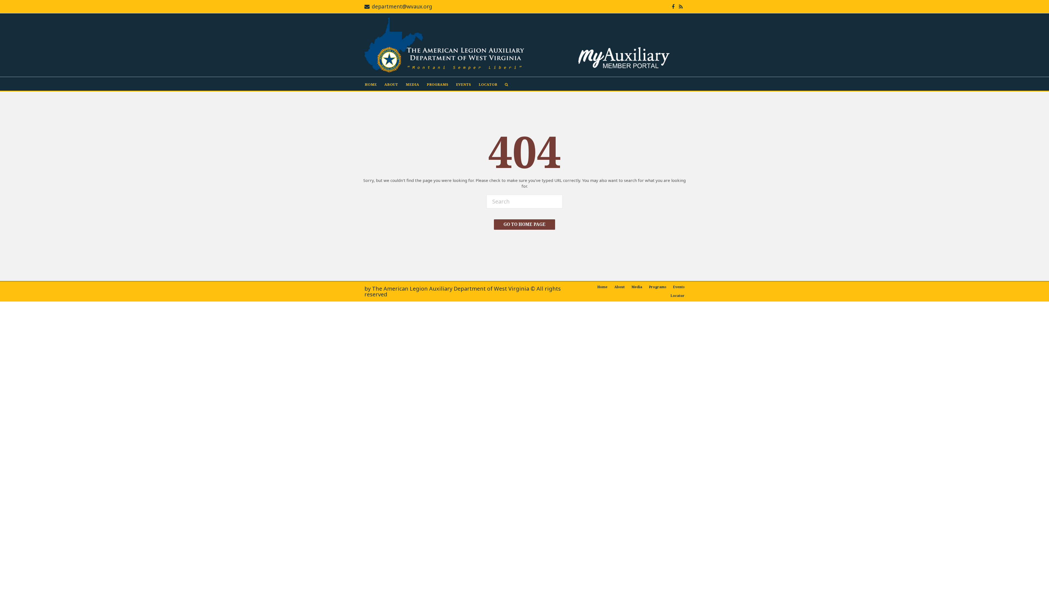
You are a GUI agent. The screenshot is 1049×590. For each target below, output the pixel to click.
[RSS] (680, 6)
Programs (437, 84)
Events (463, 84)
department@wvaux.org (402, 6)
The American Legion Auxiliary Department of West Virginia (450, 288)
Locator (488, 84)
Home (371, 84)
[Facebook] (673, 6)
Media (412, 84)
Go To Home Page (524, 224)
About (391, 84)
